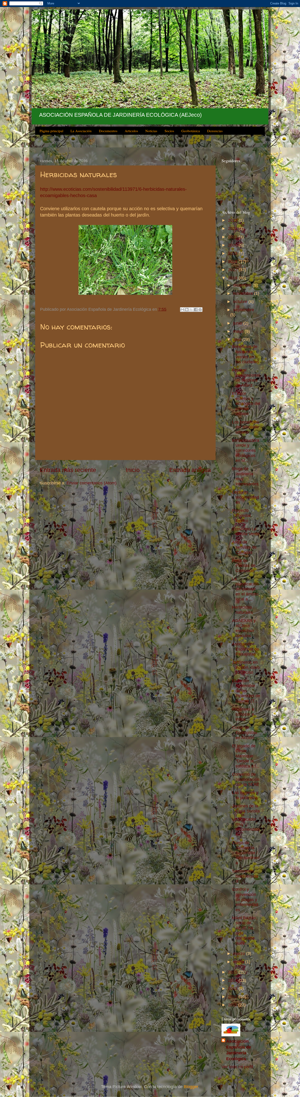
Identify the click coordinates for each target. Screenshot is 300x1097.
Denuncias (215, 130)
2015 (233, 972)
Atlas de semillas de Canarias (244, 547)
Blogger (191, 1086)
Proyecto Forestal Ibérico (241, 515)
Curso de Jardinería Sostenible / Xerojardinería (246, 852)
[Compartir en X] (191, 309)
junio (238, 323)
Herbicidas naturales (242, 610)
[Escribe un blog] (186, 309)
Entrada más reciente (68, 470)
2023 (233, 220)
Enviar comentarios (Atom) (91, 483)
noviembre (243, 293)
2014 (233, 980)
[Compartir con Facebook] (195, 309)
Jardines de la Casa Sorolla (246, 808)
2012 (233, 996)
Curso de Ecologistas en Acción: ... (246, 732)
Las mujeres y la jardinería (245, 795)
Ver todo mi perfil (237, 1066)
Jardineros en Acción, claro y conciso (246, 667)
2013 (233, 988)
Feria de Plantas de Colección (243, 565)
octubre (240, 301)
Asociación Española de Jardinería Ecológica (238, 1050)
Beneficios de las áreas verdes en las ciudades (245, 354)
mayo (239, 331)
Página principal (51, 130)
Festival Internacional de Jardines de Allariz (246, 378)
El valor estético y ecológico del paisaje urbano (246, 403)
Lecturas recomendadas (245, 497)
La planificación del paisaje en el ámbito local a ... (245, 589)
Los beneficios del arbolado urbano (245, 427)
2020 (233, 245)
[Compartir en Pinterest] (200, 309)
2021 (233, 237)
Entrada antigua (190, 470)
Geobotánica (190, 130)
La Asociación (81, 130)
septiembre (243, 309)
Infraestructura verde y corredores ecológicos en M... (245, 450)
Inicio (133, 470)
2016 (233, 278)
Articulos (131, 130)
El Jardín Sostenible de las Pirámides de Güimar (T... (246, 690)
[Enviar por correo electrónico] (182, 309)
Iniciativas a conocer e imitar (243, 714)
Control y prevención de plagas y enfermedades (245, 899)
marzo (239, 953)
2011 (233, 1005)
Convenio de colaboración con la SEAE (245, 779)
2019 (233, 253)
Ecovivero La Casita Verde (246, 531)
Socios (169, 130)
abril (237, 339)
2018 (233, 261)
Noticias (151, 130)
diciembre (243, 285)
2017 (233, 269)
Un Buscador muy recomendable (246, 827)
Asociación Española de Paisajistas (245, 649)
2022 (233, 228)
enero (239, 961)
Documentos (108, 130)
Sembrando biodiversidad (245, 876)
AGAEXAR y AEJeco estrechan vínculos (244, 628)
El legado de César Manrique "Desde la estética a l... (245, 756)
